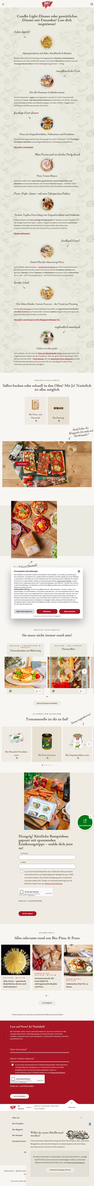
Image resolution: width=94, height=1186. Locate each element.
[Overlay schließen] (90, 1124)
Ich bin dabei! (27, 914)
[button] (90, 817)
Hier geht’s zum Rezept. (24, 147)
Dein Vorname (18, 1049)
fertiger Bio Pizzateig (46, 267)
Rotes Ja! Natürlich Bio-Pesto (50, 353)
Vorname (25, 853)
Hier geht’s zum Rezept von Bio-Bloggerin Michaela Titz (37, 320)
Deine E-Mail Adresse (22, 1058)
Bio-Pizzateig (25, 309)
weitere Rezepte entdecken (47, 703)
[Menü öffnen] (3, 4)
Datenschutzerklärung (75, 1163)
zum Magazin (47, 1003)
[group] (15, 968)
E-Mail (23, 862)
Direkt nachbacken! (22, 233)
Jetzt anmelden (19, 1096)
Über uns (16, 1118)
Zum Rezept (22, 464)
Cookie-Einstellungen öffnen (60, 1170)
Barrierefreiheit (22, 1171)
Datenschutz (9, 1171)
